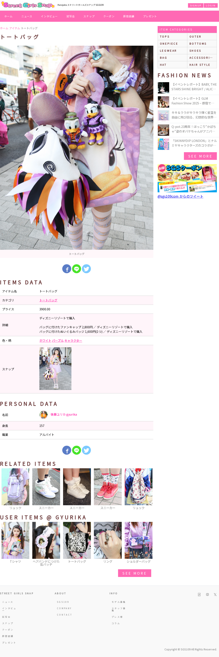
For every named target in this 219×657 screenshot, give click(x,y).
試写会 (71, 16)
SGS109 (63, 601)
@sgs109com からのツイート (180, 196)
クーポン (109, 16)
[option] (76, 152)
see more (134, 573)
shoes (195, 50)
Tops (165, 36)
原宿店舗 (129, 16)
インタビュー (49, 16)
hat (163, 64)
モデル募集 (119, 601)
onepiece (169, 43)
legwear (168, 50)
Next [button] (148, 489)
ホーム (8, 16)
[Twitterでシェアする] (86, 268)
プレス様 (117, 616)
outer (195, 36)
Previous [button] (5, 489)
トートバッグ (48, 300)
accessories (202, 57)
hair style (200, 64)
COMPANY (64, 608)
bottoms (198, 43)
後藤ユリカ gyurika (63, 414)
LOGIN (211, 5)
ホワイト (45, 340)
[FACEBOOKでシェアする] (66, 268)
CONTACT (65, 614)
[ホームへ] (28, 5)
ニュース (27, 16)
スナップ (89, 16)
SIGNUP (195, 5)
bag (163, 57)
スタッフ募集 (119, 609)
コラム (116, 623)
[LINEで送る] (76, 268)
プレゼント (150, 16)
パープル (58, 340)
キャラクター (73, 340)
